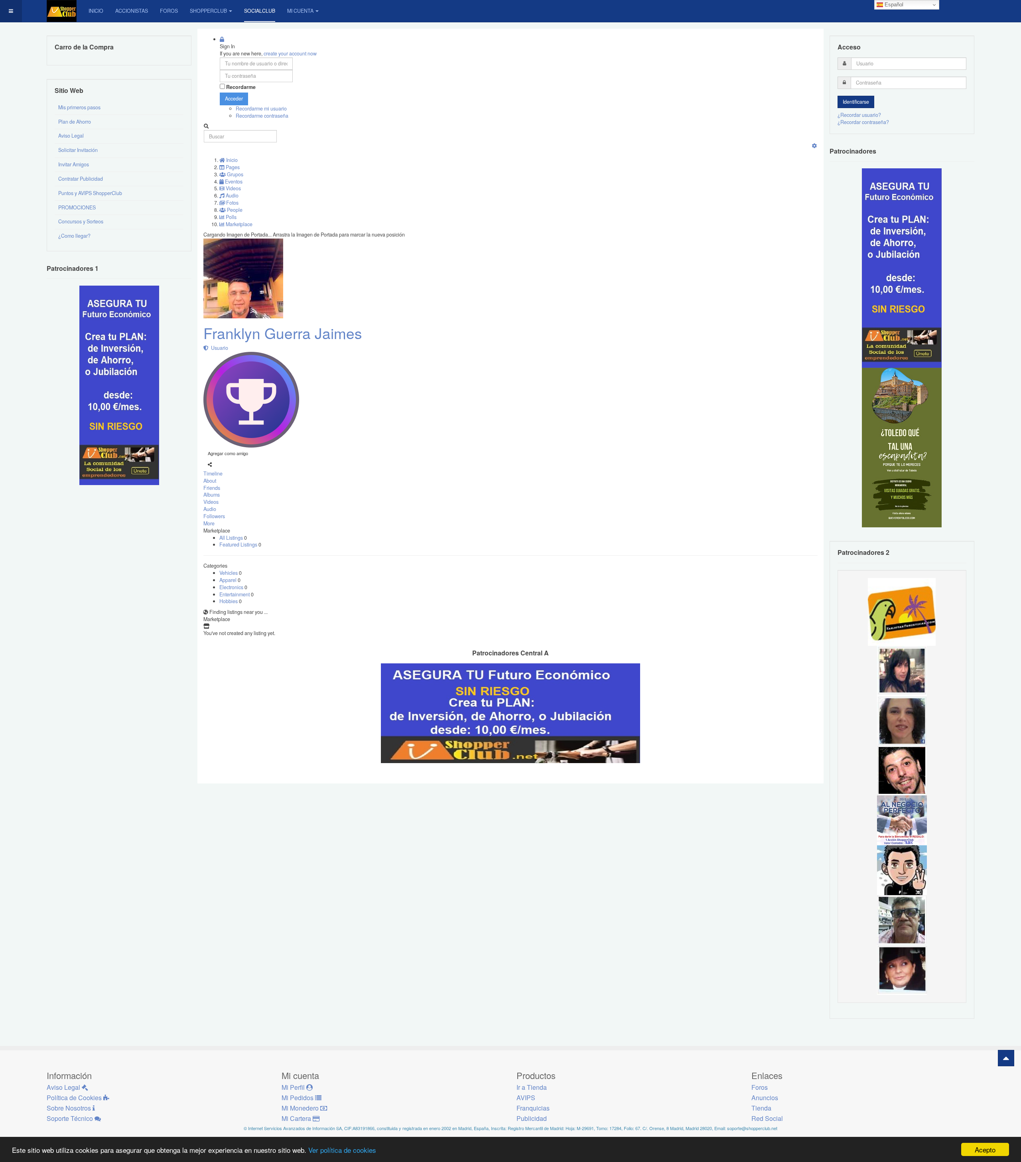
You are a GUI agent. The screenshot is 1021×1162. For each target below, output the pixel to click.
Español (893, 5)
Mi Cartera (297, 1118)
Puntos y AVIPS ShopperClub (90, 193)
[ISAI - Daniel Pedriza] (902, 919)
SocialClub (259, 10)
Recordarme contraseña (262, 115)
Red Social (767, 1118)
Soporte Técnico (71, 1118)
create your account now (290, 53)
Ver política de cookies (342, 1150)
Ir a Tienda (531, 1087)
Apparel (228, 580)
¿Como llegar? (74, 235)
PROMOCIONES (77, 207)
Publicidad (531, 1118)
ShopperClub (208, 10)
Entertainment (235, 594)
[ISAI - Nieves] (902, 969)
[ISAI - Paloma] (902, 720)
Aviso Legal (71, 135)
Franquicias (533, 1108)
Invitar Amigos (73, 164)
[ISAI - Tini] (902, 670)
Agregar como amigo (228, 453)
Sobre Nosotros (70, 1108)
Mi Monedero (301, 1108)
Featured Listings (238, 544)
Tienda (761, 1108)
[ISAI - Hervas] (902, 869)
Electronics (231, 587)
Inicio (96, 10)
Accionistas (131, 10)
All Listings (231, 537)
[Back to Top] (1006, 1058)
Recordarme (241, 87)
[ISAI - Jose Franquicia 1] (902, 819)
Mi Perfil (294, 1087)
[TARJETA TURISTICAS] (902, 611)
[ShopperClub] (62, 11)
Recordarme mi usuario (261, 108)
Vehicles (229, 572)
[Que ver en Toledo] (902, 447)
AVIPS (525, 1097)
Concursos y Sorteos (80, 221)
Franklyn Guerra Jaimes (282, 332)
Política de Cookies (75, 1097)
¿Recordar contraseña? (863, 122)
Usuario (218, 347)
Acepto (985, 1149)
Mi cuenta (300, 10)
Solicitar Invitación (78, 150)
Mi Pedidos (298, 1097)
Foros (169, 10)
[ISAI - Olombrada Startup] (902, 267)
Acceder (234, 98)
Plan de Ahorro (74, 121)
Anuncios (764, 1097)
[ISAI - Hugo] (902, 769)
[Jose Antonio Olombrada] (119, 385)
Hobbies (229, 601)
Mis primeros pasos (79, 107)
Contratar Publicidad (80, 178)
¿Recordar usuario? (859, 114)
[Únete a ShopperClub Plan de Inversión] (510, 712)
